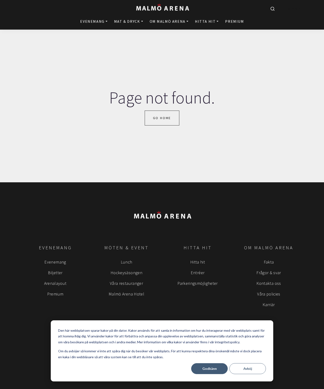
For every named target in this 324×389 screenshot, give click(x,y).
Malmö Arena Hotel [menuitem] (126, 294)
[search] (272, 8)
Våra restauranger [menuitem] (126, 283)
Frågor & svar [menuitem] (268, 272)
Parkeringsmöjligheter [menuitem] (197, 283)
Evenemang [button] (92, 21)
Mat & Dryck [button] (127, 21)
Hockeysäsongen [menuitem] (126, 272)
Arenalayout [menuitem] (55, 283)
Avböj (247, 369)
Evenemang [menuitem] (55, 262)
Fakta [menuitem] (269, 262)
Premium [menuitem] (55, 294)
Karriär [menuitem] (269, 304)
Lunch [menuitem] (126, 262)
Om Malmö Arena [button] (167, 21)
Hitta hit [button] (205, 21)
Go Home (162, 118)
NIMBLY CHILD (301, 9)
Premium (234, 21)
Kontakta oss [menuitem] (268, 283)
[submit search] (272, 8)
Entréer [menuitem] (198, 272)
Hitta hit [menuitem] (197, 262)
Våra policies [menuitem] (268, 294)
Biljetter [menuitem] (55, 272)
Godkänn (209, 369)
